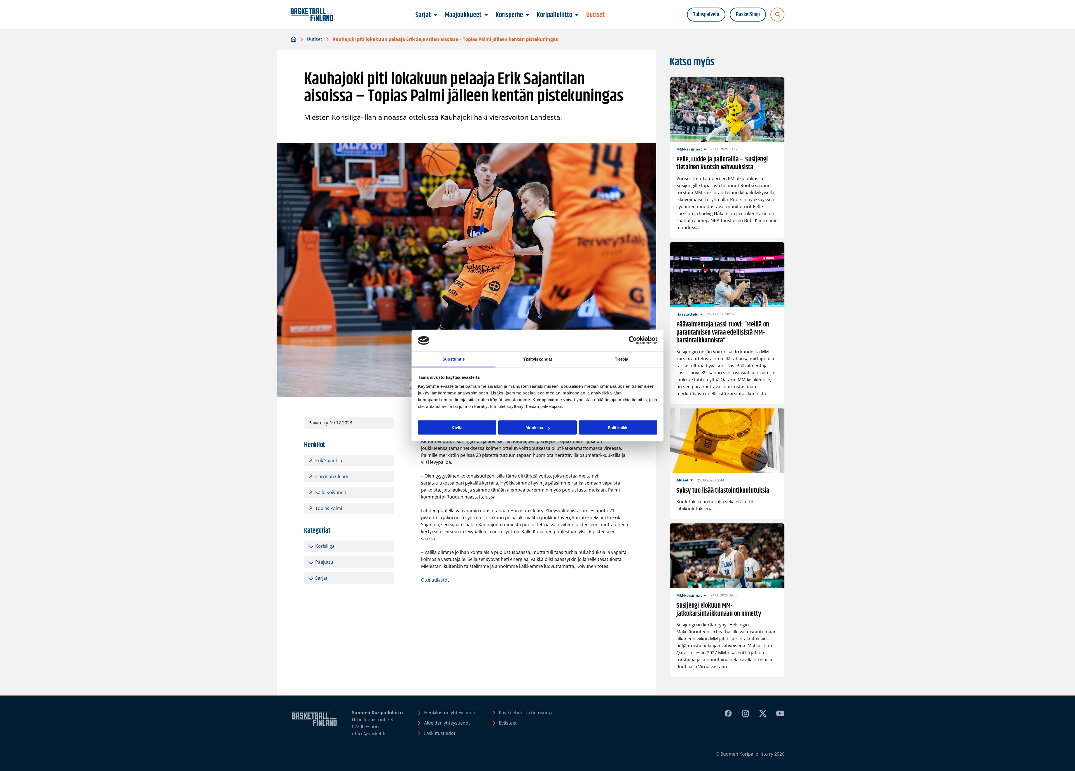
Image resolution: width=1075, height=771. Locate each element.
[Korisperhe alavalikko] (527, 15)
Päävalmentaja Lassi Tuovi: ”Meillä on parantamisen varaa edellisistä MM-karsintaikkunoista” (722, 333)
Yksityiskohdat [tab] (537, 358)
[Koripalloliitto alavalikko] (577, 15)
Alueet (682, 480)
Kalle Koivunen (330, 492)
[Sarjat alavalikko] (435, 15)
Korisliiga (325, 546)
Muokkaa (534, 427)
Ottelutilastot (435, 580)
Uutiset (314, 39)
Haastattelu (687, 314)
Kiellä (457, 427)
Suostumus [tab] (453, 358)
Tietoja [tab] (621, 358)
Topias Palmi (328, 508)
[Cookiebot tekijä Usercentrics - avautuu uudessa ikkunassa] (632, 340)
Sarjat (321, 578)
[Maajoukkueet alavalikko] (486, 15)
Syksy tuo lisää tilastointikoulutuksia (722, 491)
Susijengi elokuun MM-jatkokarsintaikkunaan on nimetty (718, 610)
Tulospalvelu (706, 14)
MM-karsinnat (689, 149)
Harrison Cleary (331, 476)
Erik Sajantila (328, 460)
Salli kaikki (618, 427)
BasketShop (748, 14)
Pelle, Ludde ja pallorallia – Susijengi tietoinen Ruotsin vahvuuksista (722, 164)
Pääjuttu (324, 562)
